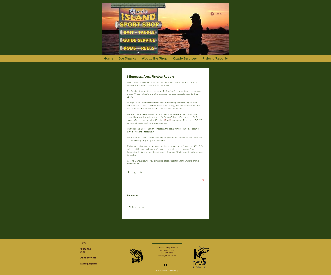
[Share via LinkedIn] (141, 172)
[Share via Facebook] (128, 172)
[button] (226, 26)
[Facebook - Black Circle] (165, 265)
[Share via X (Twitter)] (134, 172)
